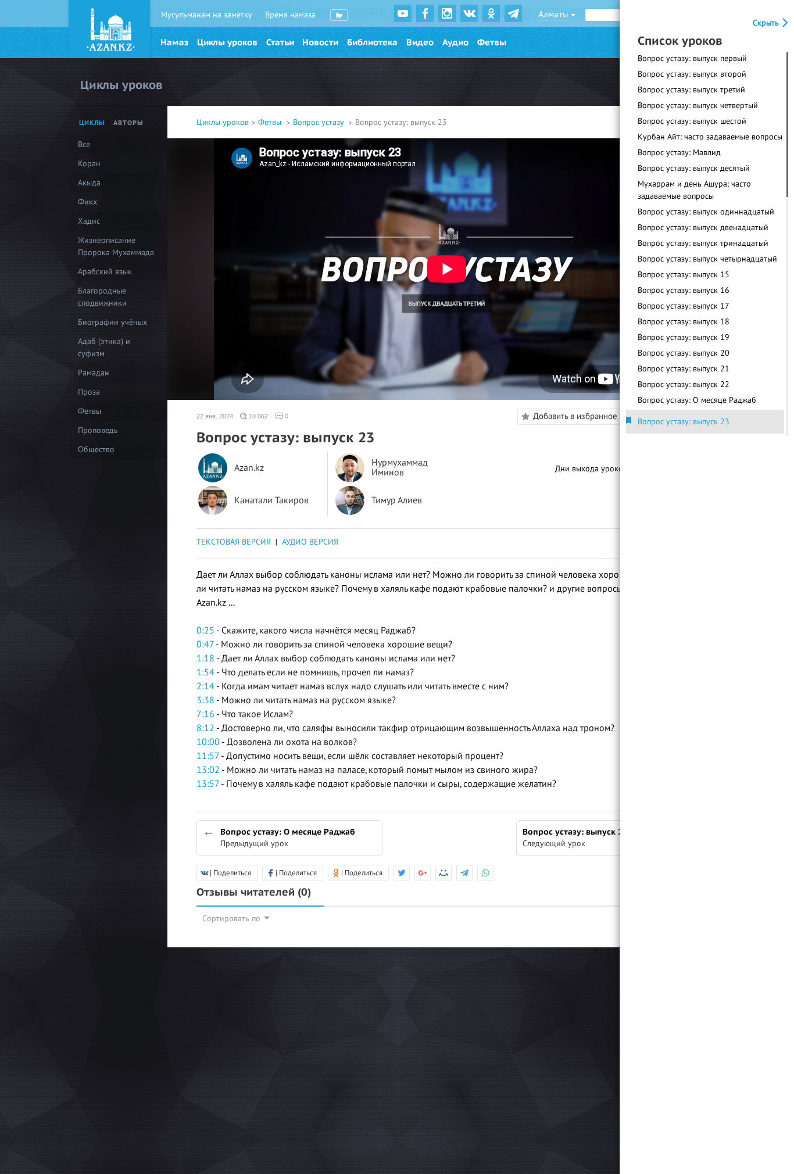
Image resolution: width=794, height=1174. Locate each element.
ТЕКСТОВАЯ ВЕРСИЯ (233, 542)
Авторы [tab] (128, 123)
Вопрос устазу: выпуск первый (692, 58)
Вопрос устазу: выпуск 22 (683, 384)
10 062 (257, 416)
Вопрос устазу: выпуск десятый (694, 168)
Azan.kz (249, 468)
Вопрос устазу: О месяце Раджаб (697, 400)
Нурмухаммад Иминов (399, 468)
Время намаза (290, 15)
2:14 (205, 686)
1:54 (205, 672)
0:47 (205, 644)
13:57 (207, 784)
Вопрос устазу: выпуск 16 (683, 290)
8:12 (205, 728)
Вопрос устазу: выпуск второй (692, 74)
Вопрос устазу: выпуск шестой (692, 121)
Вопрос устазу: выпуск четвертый (698, 105)
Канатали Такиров (271, 501)
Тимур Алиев (396, 501)
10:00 (208, 742)
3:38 (205, 700)
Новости (320, 42)
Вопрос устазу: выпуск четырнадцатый (707, 259)
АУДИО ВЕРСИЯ (310, 542)
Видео (420, 42)
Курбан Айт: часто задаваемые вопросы (710, 137)
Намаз (174, 42)
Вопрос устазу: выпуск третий (691, 90)
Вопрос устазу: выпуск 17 (683, 306)
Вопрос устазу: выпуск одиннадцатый (706, 212)
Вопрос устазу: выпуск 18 (683, 322)
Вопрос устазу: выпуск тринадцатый (703, 243)
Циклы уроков (227, 42)
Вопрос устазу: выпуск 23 (683, 422)
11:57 (207, 756)
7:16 (205, 714)
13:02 (208, 770)
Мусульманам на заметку (206, 15)
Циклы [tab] (92, 123)
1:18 (205, 658)
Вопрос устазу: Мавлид (679, 153)
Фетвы (491, 42)
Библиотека (372, 42)
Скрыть (767, 23)
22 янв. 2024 (214, 416)
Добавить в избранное (575, 416)
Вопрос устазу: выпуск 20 (683, 353)
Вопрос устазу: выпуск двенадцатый (703, 227)
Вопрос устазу (319, 122)
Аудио (455, 42)
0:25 (205, 630)
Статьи (280, 42)
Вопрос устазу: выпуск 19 (683, 337)
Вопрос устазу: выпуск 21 (683, 369)
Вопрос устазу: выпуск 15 (683, 275)
